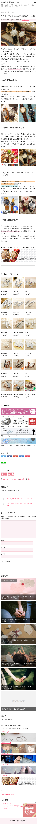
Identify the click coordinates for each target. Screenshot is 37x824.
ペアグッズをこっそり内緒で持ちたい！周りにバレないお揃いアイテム (18, 597)
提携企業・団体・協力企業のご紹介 (13, 709)
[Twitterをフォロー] (2, 474)
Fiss (28, 479)
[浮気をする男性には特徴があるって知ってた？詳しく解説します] (18, 612)
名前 (3, 540)
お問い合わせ (7, 803)
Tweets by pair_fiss (7, 794)
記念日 (22, 479)
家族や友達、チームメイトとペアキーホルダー (20, 504)
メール (3, 547)
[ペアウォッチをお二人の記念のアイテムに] (21, 456)
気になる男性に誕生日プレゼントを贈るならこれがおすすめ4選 (18, 641)
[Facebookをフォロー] (5, 474)
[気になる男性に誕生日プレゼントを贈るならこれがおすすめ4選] (18, 634)
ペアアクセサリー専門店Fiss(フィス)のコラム (17, 806)
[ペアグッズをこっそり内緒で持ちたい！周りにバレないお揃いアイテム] (18, 589)
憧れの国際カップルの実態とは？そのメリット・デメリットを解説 (18, 664)
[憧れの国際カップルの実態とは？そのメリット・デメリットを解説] (18, 656)
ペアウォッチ (25, 20)
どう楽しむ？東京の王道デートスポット (19, 499)
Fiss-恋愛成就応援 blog (10, 2)
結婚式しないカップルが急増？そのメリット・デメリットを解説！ (18, 687)
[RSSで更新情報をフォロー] (12, 474)
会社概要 (6, 809)
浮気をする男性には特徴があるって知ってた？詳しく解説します (18, 620)
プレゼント (6, 479)
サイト (3, 554)
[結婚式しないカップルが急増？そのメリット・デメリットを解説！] (18, 679)
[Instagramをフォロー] (9, 474)
